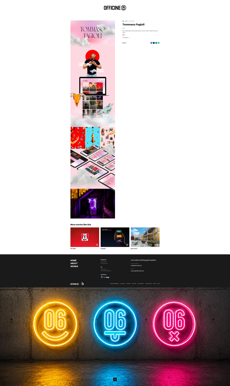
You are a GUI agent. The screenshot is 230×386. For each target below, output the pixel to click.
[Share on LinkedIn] (156, 43)
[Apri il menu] (115, 379)
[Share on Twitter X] (154, 43)
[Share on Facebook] (151, 43)
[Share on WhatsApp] (159, 43)
